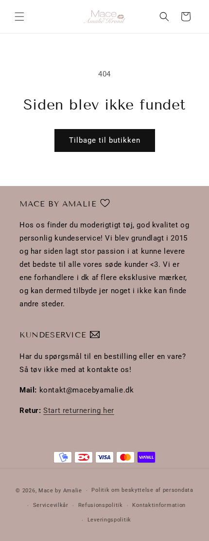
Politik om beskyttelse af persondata (142, 490)
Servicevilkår (51, 505)
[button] (19, 16)
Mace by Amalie (60, 490)
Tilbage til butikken (104, 140)
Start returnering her (78, 410)
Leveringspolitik (109, 520)
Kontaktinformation (159, 505)
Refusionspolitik (100, 505)
